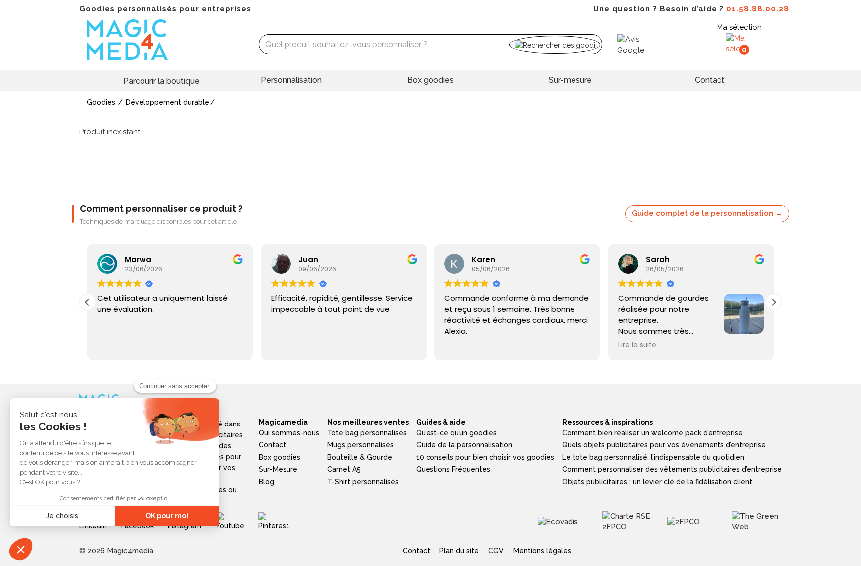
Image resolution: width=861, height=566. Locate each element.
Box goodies (430, 80)
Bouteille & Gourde (359, 457)
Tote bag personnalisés (367, 433)
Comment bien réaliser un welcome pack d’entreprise (652, 433)
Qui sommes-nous (289, 433)
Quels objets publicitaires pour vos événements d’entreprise (664, 445)
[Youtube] (237, 521)
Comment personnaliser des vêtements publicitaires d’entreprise (672, 469)
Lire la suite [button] (637, 345)
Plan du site (459, 551)
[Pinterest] (280, 521)
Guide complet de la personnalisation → (707, 213)
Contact (709, 80)
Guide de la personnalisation (464, 445)
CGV (496, 551)
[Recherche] (554, 44)
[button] (773, 302)
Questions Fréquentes (453, 469)
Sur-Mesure (278, 469)
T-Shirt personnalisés (363, 482)
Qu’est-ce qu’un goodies (456, 433)
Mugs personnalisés (360, 445)
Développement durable (167, 102)
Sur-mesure (570, 80)
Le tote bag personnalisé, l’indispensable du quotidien (653, 457)
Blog (266, 482)
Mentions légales (542, 551)
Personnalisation (291, 80)
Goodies (101, 102)
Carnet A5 (344, 469)
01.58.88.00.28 (757, 8)
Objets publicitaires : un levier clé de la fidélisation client (657, 482)
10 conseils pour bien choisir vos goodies (485, 457)
